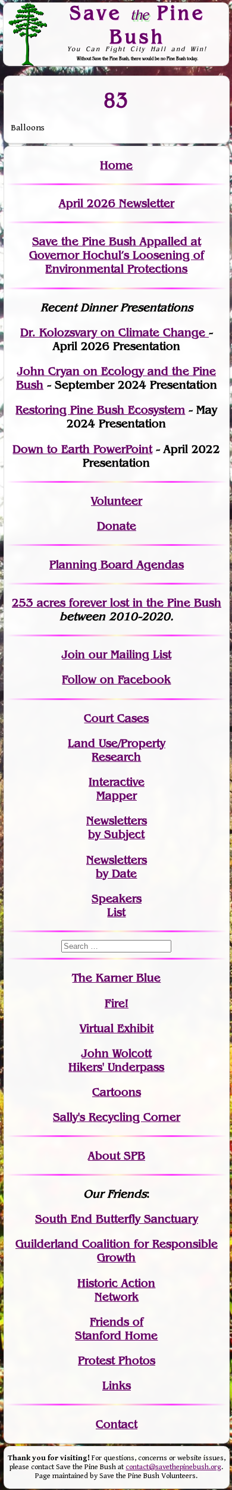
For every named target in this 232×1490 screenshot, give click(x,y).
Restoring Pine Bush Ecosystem (100, 410)
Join (73, 654)
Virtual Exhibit (116, 1028)
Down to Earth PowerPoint (82, 449)
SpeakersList (117, 905)
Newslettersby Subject (116, 827)
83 (116, 100)
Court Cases (116, 718)
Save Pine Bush (137, 24)
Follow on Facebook (116, 679)
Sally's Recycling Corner (116, 1117)
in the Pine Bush (152, 603)
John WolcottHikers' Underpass (116, 1060)
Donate (116, 526)
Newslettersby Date (116, 866)
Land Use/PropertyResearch (116, 750)
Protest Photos (116, 1360)
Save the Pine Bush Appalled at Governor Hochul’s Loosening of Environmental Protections (116, 255)
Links (116, 1385)
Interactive (117, 782)
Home (116, 165)
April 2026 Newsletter (116, 203)
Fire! (116, 1003)
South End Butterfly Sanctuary (116, 1219)
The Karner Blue (116, 978)
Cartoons (116, 1092)
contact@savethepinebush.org (173, 1467)
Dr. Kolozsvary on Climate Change (114, 332)
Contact (116, 1424)
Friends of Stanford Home (116, 1328)
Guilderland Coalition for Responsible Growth (116, 1250)
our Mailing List (128, 654)
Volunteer (116, 501)
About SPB (116, 1156)
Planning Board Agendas (116, 564)
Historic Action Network (116, 1290)
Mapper (116, 795)
